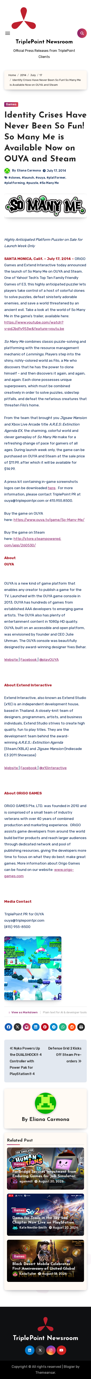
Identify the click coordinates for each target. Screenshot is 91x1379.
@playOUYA (49, 659)
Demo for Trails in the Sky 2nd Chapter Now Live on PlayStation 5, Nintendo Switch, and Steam (45, 1222)
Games (11, 104)
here (51, 488)
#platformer (56, 177)
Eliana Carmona (29, 170)
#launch (28, 177)
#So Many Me (49, 183)
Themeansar (45, 1373)
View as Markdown (23, 1012)
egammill (26, 1181)
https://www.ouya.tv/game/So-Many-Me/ (49, 520)
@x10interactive (53, 768)
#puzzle (32, 183)
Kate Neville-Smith (33, 1227)
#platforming (14, 183)
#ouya (40, 177)
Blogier (69, 1367)
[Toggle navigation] (7, 33)
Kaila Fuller (27, 1274)
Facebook (29, 659)
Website (11, 659)
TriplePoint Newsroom (44, 42)
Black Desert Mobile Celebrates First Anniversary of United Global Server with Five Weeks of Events (43, 1268)
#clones (14, 177)
